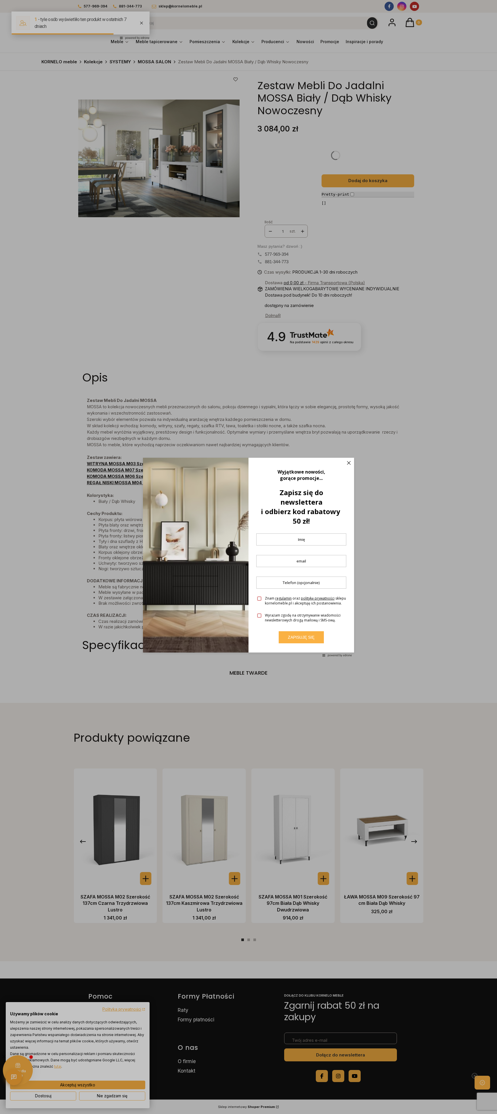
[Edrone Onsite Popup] (248, 557)
